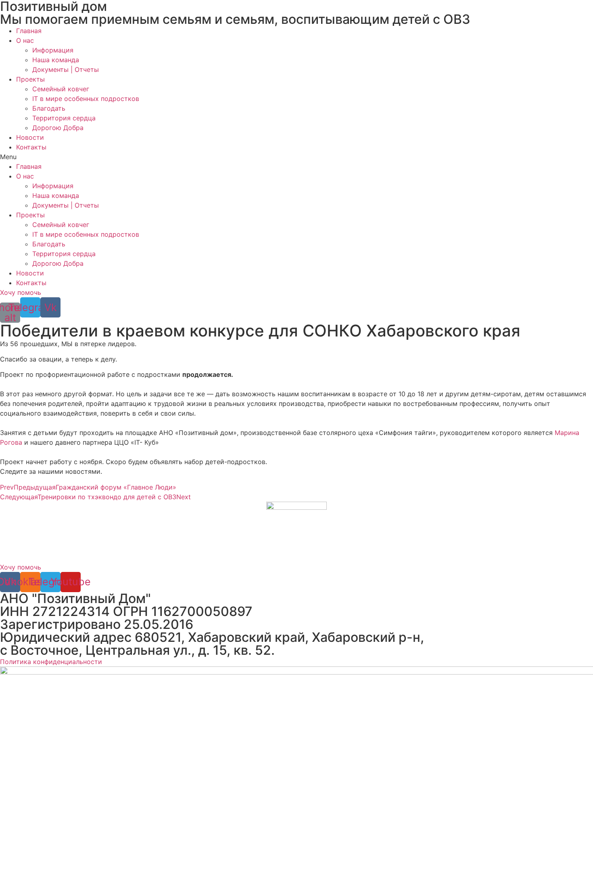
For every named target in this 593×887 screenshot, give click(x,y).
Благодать (48, 108)
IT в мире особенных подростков (85, 99)
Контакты (31, 147)
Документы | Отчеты (65, 69)
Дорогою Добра (58, 128)
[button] (296, 157)
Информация (52, 50)
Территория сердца (64, 118)
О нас (25, 40)
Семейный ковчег (60, 89)
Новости (30, 137)
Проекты (30, 79)
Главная (29, 31)
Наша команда (55, 60)
